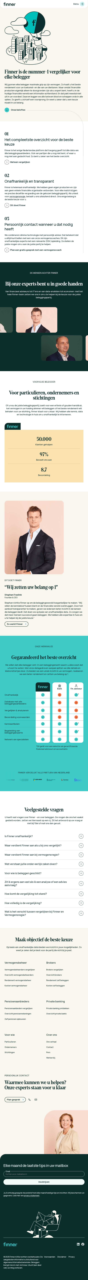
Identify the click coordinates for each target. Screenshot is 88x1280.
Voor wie (10, 1035)
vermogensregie (17, 196)
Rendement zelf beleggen (57, 980)
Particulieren (10, 1041)
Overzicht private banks (56, 1013)
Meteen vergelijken (20, 162)
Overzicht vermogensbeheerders (19, 975)
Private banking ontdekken (57, 1008)
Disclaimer (61, 1256)
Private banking (55, 1001)
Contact (50, 1047)
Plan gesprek (13, 1099)
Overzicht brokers (54, 975)
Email (8, 1171)
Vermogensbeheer (16, 962)
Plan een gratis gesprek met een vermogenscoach (36, 250)
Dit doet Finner (18, 205)
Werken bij (50, 1057)
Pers (48, 1052)
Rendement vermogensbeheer (18, 980)
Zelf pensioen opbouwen (15, 1019)
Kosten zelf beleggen (55, 985)
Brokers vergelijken (54, 969)
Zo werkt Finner (15, 624)
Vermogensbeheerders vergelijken (20, 969)
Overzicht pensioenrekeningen (18, 1013)
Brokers (51, 962)
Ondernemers (11, 1047)
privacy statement (31, 1195)
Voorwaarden (49, 1256)
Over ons (51, 1035)
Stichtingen (10, 1052)
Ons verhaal (51, 1041)
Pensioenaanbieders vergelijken (18, 1008)
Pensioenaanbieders (17, 1001)
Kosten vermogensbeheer (16, 985)
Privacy (72, 1256)
